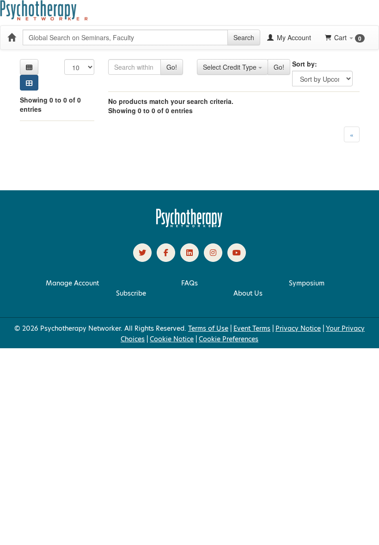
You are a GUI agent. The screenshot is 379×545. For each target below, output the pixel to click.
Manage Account (72, 283)
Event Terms (251, 328)
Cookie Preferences (228, 339)
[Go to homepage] (189, 225)
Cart (347, 37)
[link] (142, 252)
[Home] (11, 37)
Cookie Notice (172, 339)
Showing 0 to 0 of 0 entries (50, 104)
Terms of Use (208, 328)
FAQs (189, 283)
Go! (171, 67)
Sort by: (304, 63)
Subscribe (131, 293)
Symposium (306, 283)
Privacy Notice (298, 328)
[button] (29, 67)
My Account (293, 37)
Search (243, 37)
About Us (248, 293)
